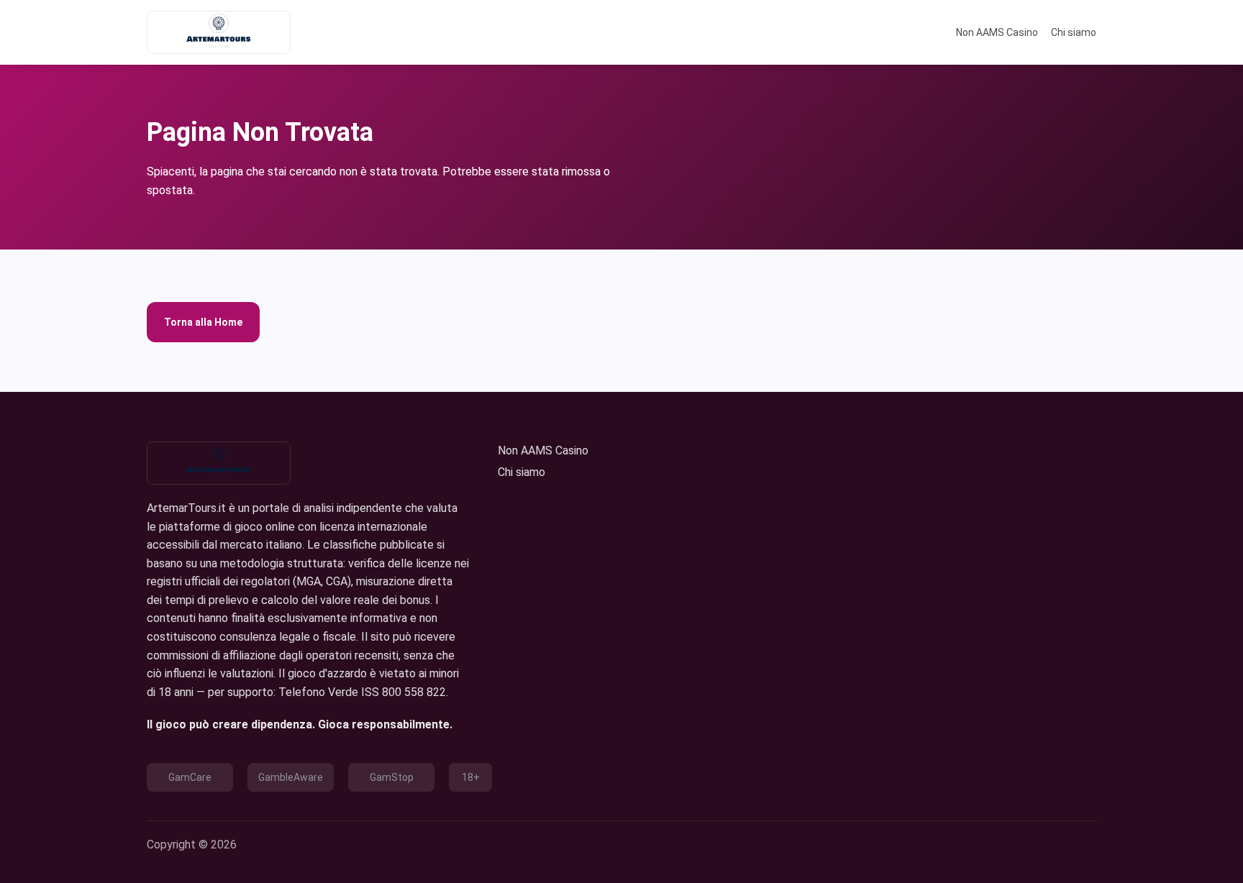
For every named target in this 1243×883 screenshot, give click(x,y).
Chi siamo (1073, 32)
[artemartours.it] (219, 32)
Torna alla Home (203, 322)
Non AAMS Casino (997, 32)
